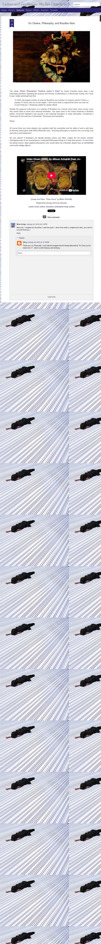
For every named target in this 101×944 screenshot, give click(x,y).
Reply (19, 233)
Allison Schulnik (65, 199)
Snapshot (44, 10)
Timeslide (54, 10)
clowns (42, 206)
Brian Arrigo (21, 224)
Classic (4, 10)
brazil (37, 206)
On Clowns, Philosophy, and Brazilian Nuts (51, 23)
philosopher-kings (61, 206)
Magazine (20, 10)
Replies (22, 238)
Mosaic (28, 10)
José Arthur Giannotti (37, 130)
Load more (51, 297)
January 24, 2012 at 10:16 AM (38, 242)
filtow (25, 242)
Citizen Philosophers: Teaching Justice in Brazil (39, 91)
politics (72, 206)
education (50, 206)
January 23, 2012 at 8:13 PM (37, 224)
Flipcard (11, 10)
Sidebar (36, 10)
